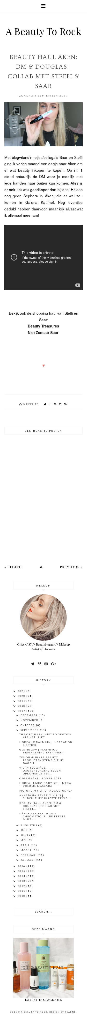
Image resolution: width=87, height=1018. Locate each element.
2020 (22, 695)
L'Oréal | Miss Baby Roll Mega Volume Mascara (45, 784)
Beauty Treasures (43, 326)
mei (24, 840)
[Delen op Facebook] (50, 404)
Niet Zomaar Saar (43, 332)
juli (25, 830)
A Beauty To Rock (43, 31)
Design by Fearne (62, 1012)
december (30, 715)
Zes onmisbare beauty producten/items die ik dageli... (41, 760)
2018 (22, 705)
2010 (22, 895)
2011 (22, 890)
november (30, 720)
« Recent (13, 567)
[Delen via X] (45, 404)
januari (28, 859)
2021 (22, 691)
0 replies (31, 404)
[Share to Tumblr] (60, 404)
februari (29, 855)
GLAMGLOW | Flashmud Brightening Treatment (41, 751)
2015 (22, 870)
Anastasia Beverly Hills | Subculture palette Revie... (44, 797)
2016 (22, 866)
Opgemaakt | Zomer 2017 (40, 778)
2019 (22, 700)
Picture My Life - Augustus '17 (45, 790)
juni (25, 835)
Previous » (71, 567)
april (26, 845)
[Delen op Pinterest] (55, 404)
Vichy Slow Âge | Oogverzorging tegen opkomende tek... (40, 770)
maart (27, 849)
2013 (22, 880)
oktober (28, 725)
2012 (22, 885)
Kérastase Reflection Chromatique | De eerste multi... (42, 816)
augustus (29, 825)
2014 (22, 876)
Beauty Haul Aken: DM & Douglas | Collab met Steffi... (40, 806)
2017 (22, 710)
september (30, 729)
